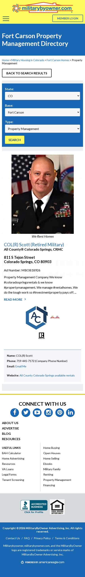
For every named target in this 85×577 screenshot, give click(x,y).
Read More (13, 299)
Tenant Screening (13, 479)
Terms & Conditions (67, 538)
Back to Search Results (26, 73)
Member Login (67, 18)
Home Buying (51, 447)
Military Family (51, 469)
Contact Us (13, 538)
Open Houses (51, 453)
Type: (9, 122)
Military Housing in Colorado (27, 60)
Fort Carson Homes (58, 60)
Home (5, 60)
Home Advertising (13, 458)
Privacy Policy (42, 538)
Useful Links (11, 447)
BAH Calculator (11, 453)
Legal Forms (9, 474)
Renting (48, 474)
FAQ (27, 538)
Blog (6, 433)
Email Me (20, 366)
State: (9, 89)
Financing (49, 485)
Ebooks (47, 463)
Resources (11, 439)
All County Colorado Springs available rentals (47, 375)
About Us (10, 423)
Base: (9, 105)
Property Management (57, 479)
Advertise (10, 428)
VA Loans (8, 469)
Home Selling (51, 458)
